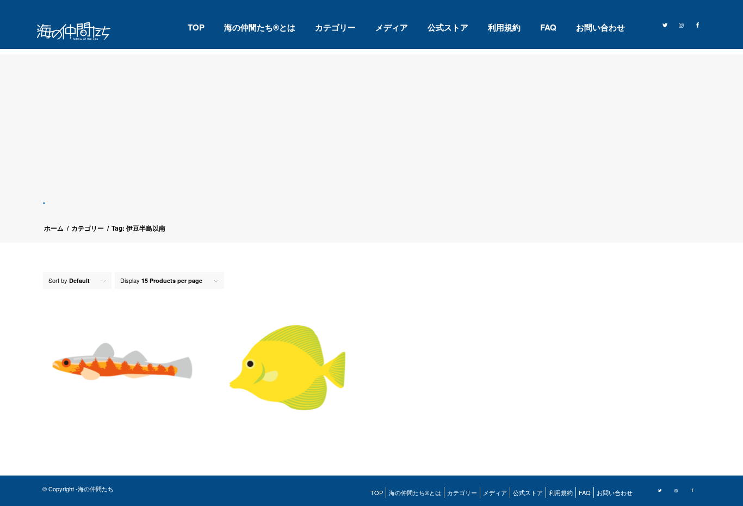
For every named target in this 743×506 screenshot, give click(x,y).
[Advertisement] (375, 130)
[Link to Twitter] (665, 24)
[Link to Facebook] (698, 24)
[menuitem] (196, 27)
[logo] (80, 31)
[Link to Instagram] (681, 24)
